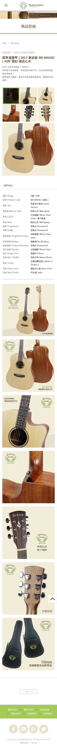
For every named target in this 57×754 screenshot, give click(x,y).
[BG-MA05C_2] (28, 95)
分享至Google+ (33, 729)
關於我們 (28, 709)
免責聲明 (32, 713)
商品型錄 (44, 709)
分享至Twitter (43, 729)
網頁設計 (24, 742)
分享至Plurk (23, 729)
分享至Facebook (13, 729)
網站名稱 (31, 6)
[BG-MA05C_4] (28, 113)
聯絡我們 (16, 713)
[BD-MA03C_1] (11, 95)
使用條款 (48, 713)
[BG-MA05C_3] (11, 113)
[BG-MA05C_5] (46, 113)
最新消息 (12, 709)
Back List (29, 691)
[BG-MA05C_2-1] (46, 95)
